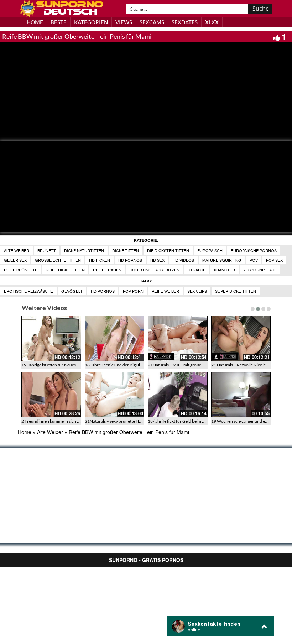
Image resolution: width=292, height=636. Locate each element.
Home (24, 432)
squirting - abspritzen (154, 269)
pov (254, 260)
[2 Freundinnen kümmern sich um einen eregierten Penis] (51, 394)
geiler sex (15, 260)
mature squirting (221, 260)
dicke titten (125, 250)
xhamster (224, 269)
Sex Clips (197, 291)
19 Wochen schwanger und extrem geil (247, 421)
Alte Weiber (16, 250)
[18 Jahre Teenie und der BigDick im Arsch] (115, 338)
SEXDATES (185, 22)
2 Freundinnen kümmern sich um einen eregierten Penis (73, 421)
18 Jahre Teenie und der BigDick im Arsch (123, 364)
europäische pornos (254, 250)
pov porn (133, 291)
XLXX (212, 22)
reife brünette (20, 269)
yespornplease (260, 269)
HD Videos (183, 260)
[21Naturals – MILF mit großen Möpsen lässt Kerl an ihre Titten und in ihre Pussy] (178, 338)
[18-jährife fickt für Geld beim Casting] (178, 394)
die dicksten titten (168, 250)
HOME (35, 22)
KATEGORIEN (91, 22)
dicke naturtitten (84, 250)
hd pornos (130, 260)
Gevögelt (72, 291)
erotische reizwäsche (28, 291)
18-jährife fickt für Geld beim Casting (182, 421)
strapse (196, 269)
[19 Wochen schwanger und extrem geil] (241, 394)
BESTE (59, 22)
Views (123, 22)
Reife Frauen (107, 269)
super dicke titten (235, 291)
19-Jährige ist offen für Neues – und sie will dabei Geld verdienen (80, 364)
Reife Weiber (165, 291)
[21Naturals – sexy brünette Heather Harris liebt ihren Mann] (115, 394)
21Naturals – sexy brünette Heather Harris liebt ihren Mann (140, 421)
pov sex (274, 260)
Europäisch (210, 250)
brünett (46, 250)
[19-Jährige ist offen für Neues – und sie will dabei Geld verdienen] (51, 338)
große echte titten (58, 260)
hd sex (157, 260)
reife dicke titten (65, 269)
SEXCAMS (152, 22)
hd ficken (99, 260)
